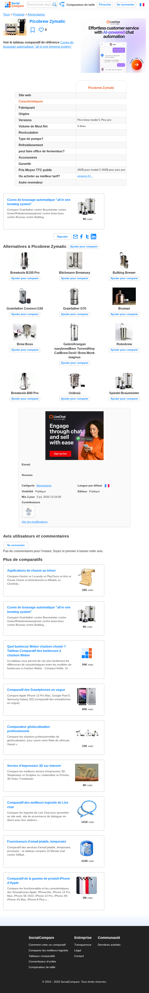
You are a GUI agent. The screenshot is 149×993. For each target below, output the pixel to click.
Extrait (26, 464)
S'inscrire (105, 4)
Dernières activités (109, 944)
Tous (6, 14)
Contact (79, 956)
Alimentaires (36, 14)
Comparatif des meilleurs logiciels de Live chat (37, 805)
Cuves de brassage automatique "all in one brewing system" (38, 202)
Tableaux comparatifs (42, 956)
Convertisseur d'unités (42, 961)
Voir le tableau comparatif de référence (31, 42)
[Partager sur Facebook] (81, 236)
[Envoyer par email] (75, 236)
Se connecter (125, 4)
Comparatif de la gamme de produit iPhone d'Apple (38, 880)
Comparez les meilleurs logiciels (48, 950)
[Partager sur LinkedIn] (93, 236)
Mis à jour (28, 496)
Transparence (82, 944)
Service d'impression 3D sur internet (34, 765)
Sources (27, 475)
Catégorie (28, 485)
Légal (77, 950)
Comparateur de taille (81, 4)
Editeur (82, 491)
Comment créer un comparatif (47, 944)
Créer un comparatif (62, 5)
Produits (18, 14)
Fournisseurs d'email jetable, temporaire (36, 841)
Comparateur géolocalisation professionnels (28, 729)
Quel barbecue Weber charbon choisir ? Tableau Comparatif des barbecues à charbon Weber (36, 651)
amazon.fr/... (85, 175)
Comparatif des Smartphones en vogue (36, 689)
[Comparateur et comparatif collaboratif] (14, 4)
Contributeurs (31, 502)
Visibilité (27, 491)
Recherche (54, 4)
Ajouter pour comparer (83, 246)
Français (142, 4)
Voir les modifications (35, 521)
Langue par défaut (90, 485)
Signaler (62, 236)
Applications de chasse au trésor (31, 570)
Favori (32, 30)
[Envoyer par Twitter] (87, 236)
